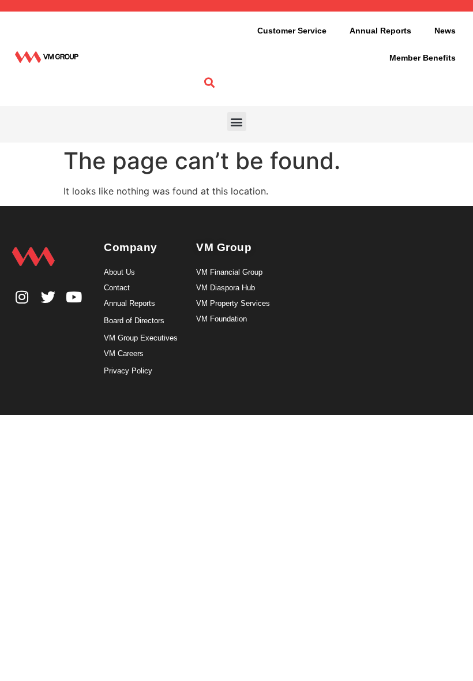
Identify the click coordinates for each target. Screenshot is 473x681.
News (445, 30)
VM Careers (124, 353)
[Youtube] (74, 297)
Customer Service (291, 30)
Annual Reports (380, 30)
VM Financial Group (229, 272)
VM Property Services (233, 303)
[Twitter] (48, 297)
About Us (119, 272)
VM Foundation (221, 319)
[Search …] (209, 83)
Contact (117, 287)
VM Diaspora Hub (225, 287)
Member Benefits (422, 57)
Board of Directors (134, 320)
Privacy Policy (128, 370)
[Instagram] (22, 297)
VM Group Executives (141, 338)
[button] (236, 121)
